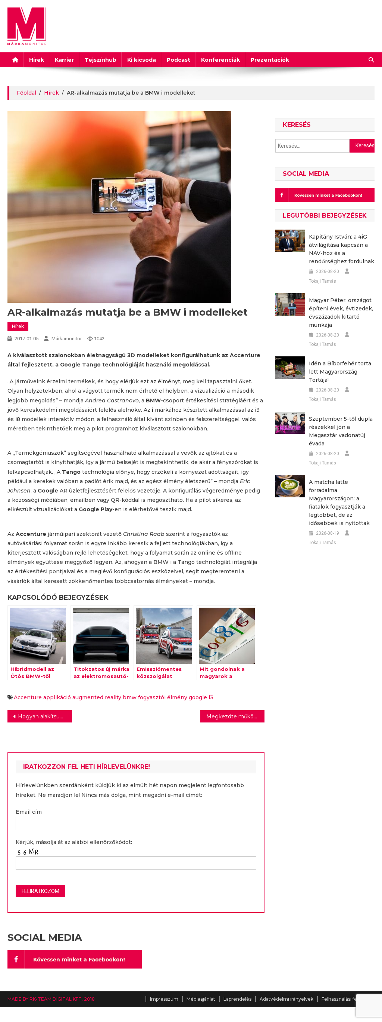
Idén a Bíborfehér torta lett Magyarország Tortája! (340, 371)
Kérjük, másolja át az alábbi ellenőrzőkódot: (74, 842)
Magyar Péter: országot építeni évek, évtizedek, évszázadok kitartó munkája (341, 312)
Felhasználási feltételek (348, 999)
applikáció (57, 697)
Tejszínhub (100, 59)
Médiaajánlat (201, 999)
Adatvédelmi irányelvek (286, 999)
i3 (211, 697)
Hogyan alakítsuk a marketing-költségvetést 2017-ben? (45, 716)
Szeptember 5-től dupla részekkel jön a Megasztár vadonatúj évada (341, 431)
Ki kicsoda (141, 59)
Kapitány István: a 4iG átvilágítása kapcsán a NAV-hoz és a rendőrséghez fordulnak (341, 249)
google (198, 697)
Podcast (178, 59)
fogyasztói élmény (162, 697)
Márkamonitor (66, 338)
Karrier (64, 59)
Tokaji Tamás (322, 281)
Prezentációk (270, 59)
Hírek (36, 59)
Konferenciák (220, 59)
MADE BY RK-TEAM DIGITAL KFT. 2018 (51, 999)
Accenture (28, 697)
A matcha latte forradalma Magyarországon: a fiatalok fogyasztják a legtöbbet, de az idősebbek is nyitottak (339, 503)
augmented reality (96, 697)
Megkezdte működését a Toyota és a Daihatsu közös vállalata (235, 716)
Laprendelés (237, 999)
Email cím (29, 811)
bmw (130, 697)
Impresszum (164, 999)
